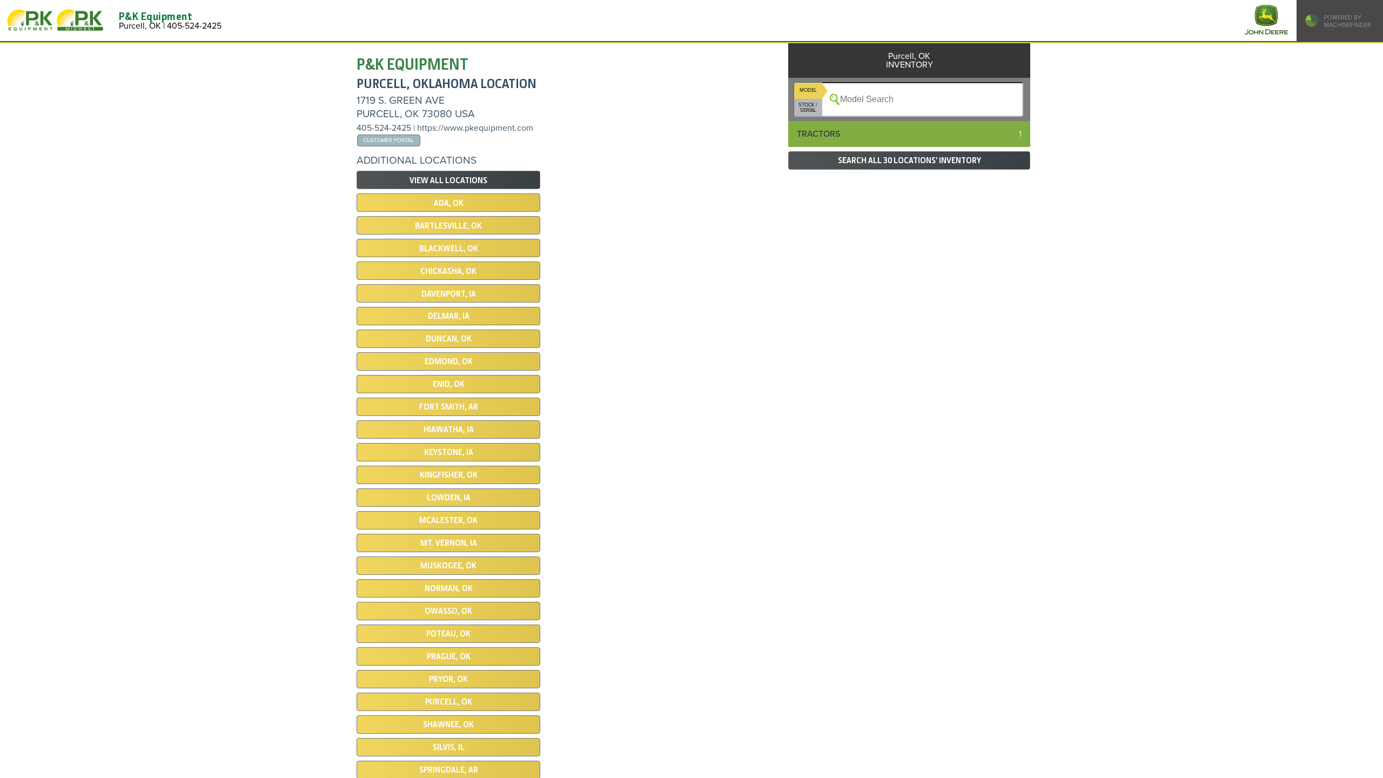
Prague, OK (449, 656)
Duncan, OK (449, 338)
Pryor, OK (448, 679)
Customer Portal (388, 140)
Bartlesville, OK (448, 226)
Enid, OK (449, 384)
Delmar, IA (448, 316)
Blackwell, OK (448, 248)
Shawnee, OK (448, 724)
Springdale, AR (448, 770)
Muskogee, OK (448, 565)
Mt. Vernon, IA (448, 543)
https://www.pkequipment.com (475, 128)
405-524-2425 (384, 128)
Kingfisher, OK (449, 475)
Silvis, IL (449, 747)
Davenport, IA (448, 294)
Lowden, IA (449, 497)
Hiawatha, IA (449, 429)
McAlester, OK (448, 520)
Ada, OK (449, 203)
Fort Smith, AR (448, 407)
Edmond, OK (449, 361)
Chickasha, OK (448, 271)
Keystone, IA (448, 452)
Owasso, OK (448, 611)
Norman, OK (449, 588)
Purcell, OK (448, 701)
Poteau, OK (448, 633)
